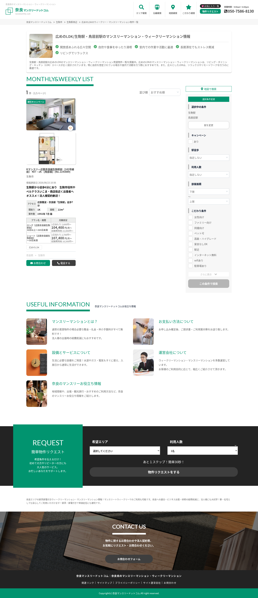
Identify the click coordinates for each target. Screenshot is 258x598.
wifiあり (198, 260)
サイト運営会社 (152, 583)
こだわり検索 (188, 13)
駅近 (196, 249)
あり (196, 141)
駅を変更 (208, 125)
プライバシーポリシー (127, 583)
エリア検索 (141, 13)
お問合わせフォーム (129, 559)
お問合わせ (40, 263)
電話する (65, 263)
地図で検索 (210, 89)
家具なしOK (200, 244)
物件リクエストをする (164, 472)
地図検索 (173, 13)
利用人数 (176, 441)
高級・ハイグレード (205, 238)
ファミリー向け (202, 222)
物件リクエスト (210, 11)
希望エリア (100, 441)
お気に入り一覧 (211, 6)
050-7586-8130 (241, 11)
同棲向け (199, 228)
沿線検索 (157, 13)
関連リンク (88, 583)
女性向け (199, 217)
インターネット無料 (205, 255)
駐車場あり (200, 266)
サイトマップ (104, 583)
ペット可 (199, 233)
